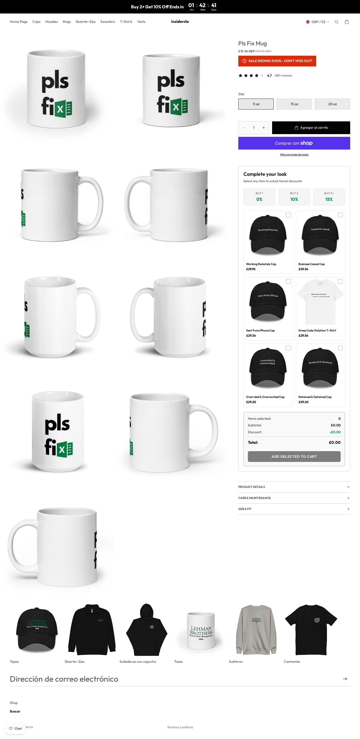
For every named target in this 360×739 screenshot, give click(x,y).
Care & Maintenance (254, 498)
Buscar (15, 711)
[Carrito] (346, 21)
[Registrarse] (345, 679)
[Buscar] (336, 21)
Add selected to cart (294, 457)
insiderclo (26, 727)
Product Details (251, 487)
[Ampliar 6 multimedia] (171, 316)
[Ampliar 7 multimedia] (57, 431)
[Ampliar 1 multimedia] (57, 87)
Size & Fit (245, 509)
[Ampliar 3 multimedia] (57, 202)
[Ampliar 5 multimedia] (57, 316)
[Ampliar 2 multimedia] (171, 87)
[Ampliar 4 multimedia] (171, 202)
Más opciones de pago (294, 154)
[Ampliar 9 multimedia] (57, 545)
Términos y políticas (180, 727)
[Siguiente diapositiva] (344, 633)
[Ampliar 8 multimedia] (171, 431)
